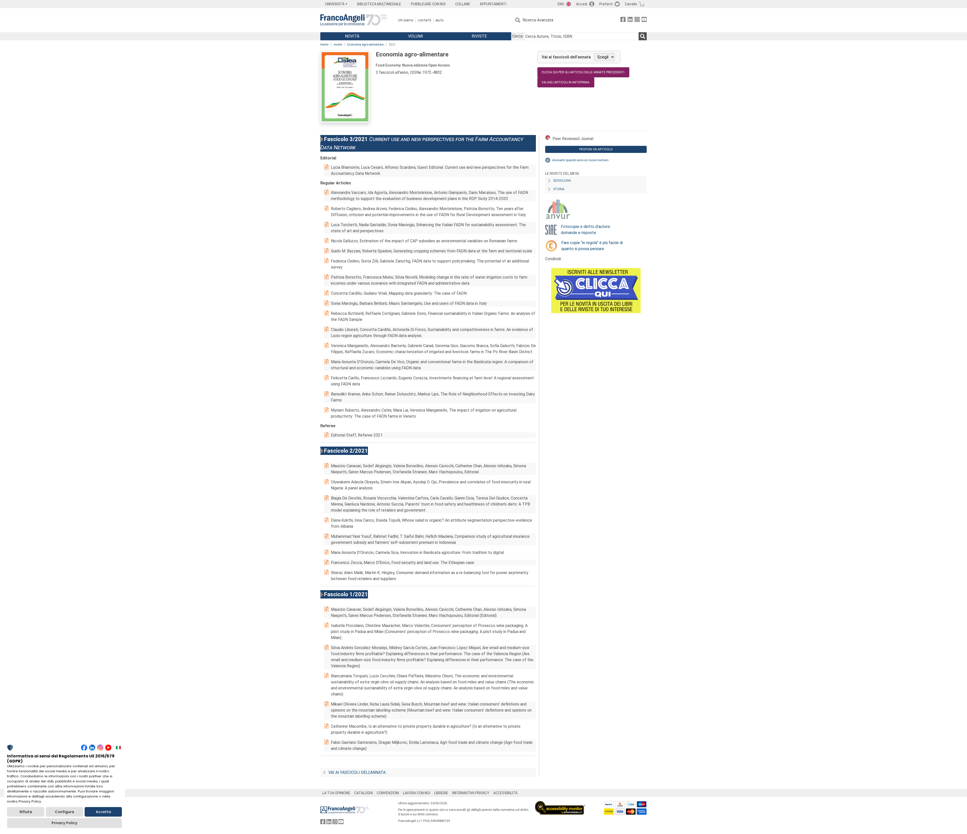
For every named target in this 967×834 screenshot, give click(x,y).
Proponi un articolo (596, 149)
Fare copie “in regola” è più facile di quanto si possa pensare (592, 245)
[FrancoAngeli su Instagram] (637, 20)
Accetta (103, 811)
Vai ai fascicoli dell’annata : (357, 772)
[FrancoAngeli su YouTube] (644, 20)
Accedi (581, 4)
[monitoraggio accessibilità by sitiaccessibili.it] (560, 804)
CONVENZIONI (388, 793)
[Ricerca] (643, 36)
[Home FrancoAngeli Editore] (353, 20)
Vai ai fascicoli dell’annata (566, 57)
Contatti (424, 20)
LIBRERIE (441, 793)
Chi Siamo (405, 20)
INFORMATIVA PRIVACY (470, 793)
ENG (561, 4)
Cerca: (517, 36)
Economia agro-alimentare (365, 44)
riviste (338, 44)
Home (324, 44)
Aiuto (439, 20)
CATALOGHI (363, 793)
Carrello (631, 4)
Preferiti (606, 4)
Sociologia (562, 180)
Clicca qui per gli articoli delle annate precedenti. (583, 72)
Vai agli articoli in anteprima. (566, 82)
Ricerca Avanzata (538, 20)
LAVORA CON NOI (416, 793)
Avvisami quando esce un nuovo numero (580, 160)
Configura (64, 811)
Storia (558, 189)
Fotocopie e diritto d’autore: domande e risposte (586, 229)
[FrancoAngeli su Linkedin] (630, 20)
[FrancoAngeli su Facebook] (623, 20)
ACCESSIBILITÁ (505, 793)
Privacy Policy (64, 822)
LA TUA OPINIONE (336, 793)
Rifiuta (26, 811)
